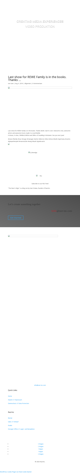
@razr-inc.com (62, 210)
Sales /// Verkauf (13, 422)
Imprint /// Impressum (15, 400)
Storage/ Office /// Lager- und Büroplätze (21, 429)
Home (10, 396)
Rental (10, 418)
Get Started (15, 217)
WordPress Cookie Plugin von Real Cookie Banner (16, 472)
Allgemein (28, 83)
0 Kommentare (37, 83)
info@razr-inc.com (40, 385)
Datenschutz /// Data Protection (18, 403)
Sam (12, 83)
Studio (10, 425)
